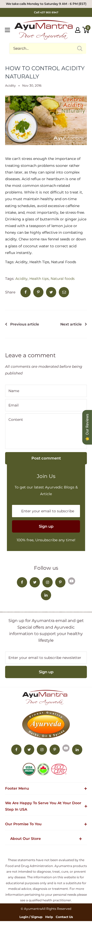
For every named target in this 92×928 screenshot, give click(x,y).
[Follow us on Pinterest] (60, 582)
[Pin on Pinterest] (38, 292)
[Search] (79, 48)
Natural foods (63, 278)
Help (49, 917)
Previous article (24, 324)
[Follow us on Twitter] (35, 582)
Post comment (46, 458)
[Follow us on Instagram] (47, 582)
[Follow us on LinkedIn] (46, 595)
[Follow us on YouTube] (71, 580)
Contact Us (64, 917)
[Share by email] (64, 292)
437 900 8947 (49, 12)
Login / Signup (30, 917)
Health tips (39, 278)
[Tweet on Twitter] (51, 292)
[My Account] (77, 30)
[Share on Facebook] (25, 292)
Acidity (10, 85)
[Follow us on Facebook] (22, 582)
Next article (71, 324)
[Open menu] (7, 30)
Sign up (46, 526)
